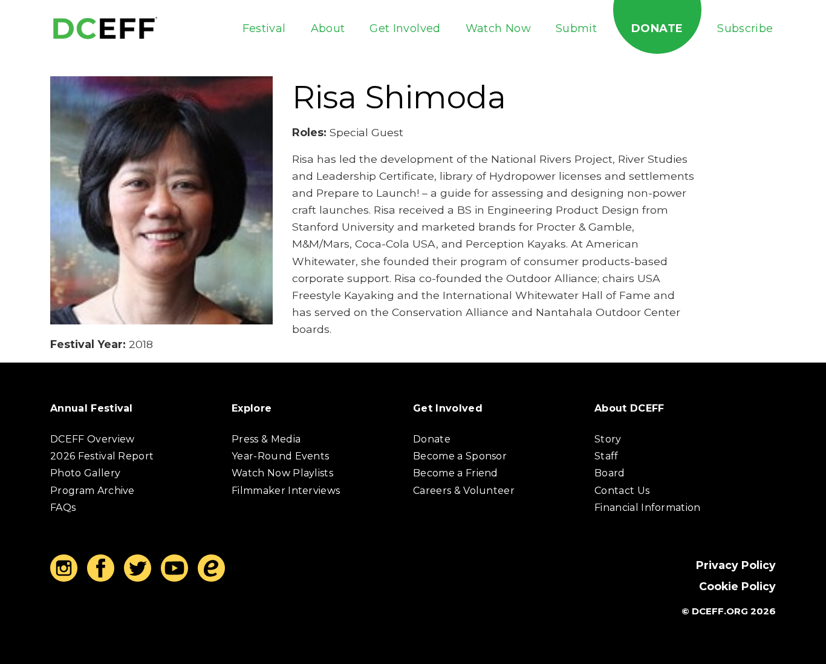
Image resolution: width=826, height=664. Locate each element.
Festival (264, 28)
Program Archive (92, 490)
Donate (657, 28)
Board (609, 473)
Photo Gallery (85, 473)
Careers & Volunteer (464, 490)
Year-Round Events (280, 456)
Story (608, 439)
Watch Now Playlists (282, 473)
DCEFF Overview (92, 439)
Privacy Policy (736, 565)
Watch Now (498, 28)
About (328, 28)
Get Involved (404, 28)
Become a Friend (455, 473)
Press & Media (266, 439)
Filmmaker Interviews (286, 490)
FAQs (63, 507)
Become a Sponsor (460, 456)
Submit (576, 28)
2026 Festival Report (102, 456)
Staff (606, 456)
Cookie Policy (737, 586)
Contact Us (621, 490)
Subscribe (745, 28)
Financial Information (647, 507)
